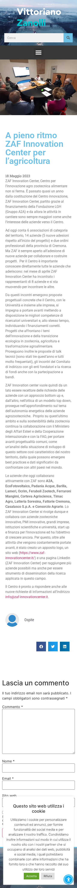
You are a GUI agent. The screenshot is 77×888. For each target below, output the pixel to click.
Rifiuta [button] (48, 876)
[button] (38, 52)
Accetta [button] (31, 876)
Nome (8, 761)
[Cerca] (68, 37)
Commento (12, 706)
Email (8, 778)
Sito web (9, 795)
